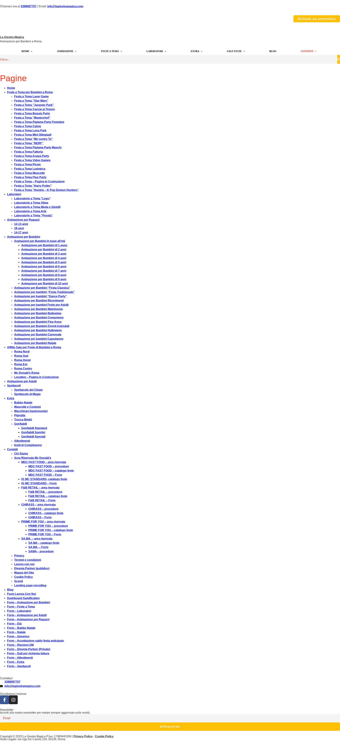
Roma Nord (22, 351)
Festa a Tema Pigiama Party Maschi (37, 147)
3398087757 (28, 6)
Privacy (19, 555)
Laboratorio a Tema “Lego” (32, 198)
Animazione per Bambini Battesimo (37, 313)
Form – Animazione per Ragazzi (28, 619)
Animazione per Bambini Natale (35, 343)
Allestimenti (22, 440)
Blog (272, 51)
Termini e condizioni (27, 559)
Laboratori (154, 51)
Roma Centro (23, 368)
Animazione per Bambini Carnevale (37, 334)
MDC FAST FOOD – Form (45, 474)
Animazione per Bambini (23, 236)
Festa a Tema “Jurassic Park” (34, 104)
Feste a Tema (110, 51)
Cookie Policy (23, 576)
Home (25, 51)
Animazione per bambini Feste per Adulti (41, 304)
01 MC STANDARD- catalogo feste (44, 479)
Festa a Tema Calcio (27, 126)
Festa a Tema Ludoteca (29, 168)
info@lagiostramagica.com (65, 6)
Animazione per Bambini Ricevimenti (39, 300)
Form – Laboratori (19, 610)
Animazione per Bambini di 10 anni (44, 283)
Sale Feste (234, 51)
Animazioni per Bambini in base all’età (39, 241)
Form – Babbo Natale (21, 627)
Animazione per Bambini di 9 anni (43, 279)
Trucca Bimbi (23, 419)
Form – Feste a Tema (21, 606)
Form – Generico (18, 636)
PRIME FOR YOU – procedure (48, 525)
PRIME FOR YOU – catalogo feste (50, 530)
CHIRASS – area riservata (38, 504)
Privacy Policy (83, 736)
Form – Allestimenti (20, 657)
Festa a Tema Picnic (27, 164)
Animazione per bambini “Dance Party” (40, 296)
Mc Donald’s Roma (26, 372)
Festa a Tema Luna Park (30, 130)
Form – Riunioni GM (20, 644)
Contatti (307, 51)
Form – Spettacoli (19, 666)
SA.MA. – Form (38, 547)
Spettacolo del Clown (28, 389)
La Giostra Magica (12, 37)
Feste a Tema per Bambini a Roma (30, 92)
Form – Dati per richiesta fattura (28, 653)
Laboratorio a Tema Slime (31, 202)
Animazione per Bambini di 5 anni (43, 262)
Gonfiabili (20, 423)
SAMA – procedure (41, 551)
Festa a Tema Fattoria (28, 151)
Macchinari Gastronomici (31, 411)
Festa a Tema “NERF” (28, 143)
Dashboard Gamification (23, 598)
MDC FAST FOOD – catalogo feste (51, 470)
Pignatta (19, 415)
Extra (195, 51)
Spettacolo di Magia (27, 394)
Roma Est (20, 364)
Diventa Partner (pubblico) (31, 568)
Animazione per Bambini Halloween (38, 330)
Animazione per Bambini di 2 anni (43, 249)
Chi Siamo (21, 453)
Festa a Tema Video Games (32, 160)
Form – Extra (15, 661)
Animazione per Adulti (22, 381)
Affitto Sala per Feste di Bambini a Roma (34, 347)
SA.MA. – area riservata (36, 538)
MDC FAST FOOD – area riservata (43, 462)
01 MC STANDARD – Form (39, 483)
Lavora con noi (24, 564)
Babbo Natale (23, 402)
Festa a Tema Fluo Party (30, 177)
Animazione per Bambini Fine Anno (38, 321)
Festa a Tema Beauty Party (32, 113)
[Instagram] (13, 699)
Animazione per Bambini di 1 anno (44, 245)
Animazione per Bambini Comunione (39, 317)
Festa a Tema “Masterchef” (32, 117)
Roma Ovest (22, 360)
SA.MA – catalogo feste (43, 542)
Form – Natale (16, 632)
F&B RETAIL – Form (41, 500)
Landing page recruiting (30, 585)
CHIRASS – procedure (43, 508)
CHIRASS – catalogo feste (45, 513)
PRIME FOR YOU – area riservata (43, 521)
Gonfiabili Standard (34, 428)
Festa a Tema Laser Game (31, 96)
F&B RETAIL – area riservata (40, 487)
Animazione (65, 51)
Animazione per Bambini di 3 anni (43, 253)
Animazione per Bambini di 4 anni (43, 258)
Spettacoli (14, 385)
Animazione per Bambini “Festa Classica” (42, 287)
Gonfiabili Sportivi (33, 432)
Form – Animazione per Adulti (27, 615)
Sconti (18, 581)
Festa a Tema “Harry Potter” (33, 185)
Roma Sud (21, 355)
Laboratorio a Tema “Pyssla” (33, 215)
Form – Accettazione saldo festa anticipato (35, 640)
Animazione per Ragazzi (23, 219)
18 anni (19, 228)
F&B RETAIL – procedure (45, 491)
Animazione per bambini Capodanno (38, 338)
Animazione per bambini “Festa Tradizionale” (44, 292)
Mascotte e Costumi (27, 406)
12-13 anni (21, 224)
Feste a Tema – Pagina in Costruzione (39, 181)
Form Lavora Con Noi (21, 593)
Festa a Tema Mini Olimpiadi (32, 134)
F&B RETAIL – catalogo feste (47, 496)
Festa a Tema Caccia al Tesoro (34, 109)
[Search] (338, 59)
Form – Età (14, 623)
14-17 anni (21, 232)
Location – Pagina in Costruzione (36, 377)
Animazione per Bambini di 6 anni (43, 266)
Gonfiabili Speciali (33, 436)
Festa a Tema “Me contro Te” (33, 138)
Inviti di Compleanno (28, 445)
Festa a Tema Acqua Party (31, 155)
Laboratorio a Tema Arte (30, 211)
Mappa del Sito (24, 572)
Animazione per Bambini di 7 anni (43, 270)
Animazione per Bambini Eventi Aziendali (41, 326)
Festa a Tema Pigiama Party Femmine (39, 121)
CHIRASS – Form (40, 517)
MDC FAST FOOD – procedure (48, 466)
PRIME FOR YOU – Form (44, 534)
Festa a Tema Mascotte (29, 172)
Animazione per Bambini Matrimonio (38, 309)
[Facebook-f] (4, 699)
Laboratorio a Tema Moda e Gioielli (37, 207)
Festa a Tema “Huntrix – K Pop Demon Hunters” (46, 190)
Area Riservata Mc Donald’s (32, 457)
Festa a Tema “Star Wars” (31, 100)
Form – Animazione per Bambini (28, 602)
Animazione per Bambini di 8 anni (43, 275)
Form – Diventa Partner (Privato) (28, 649)
